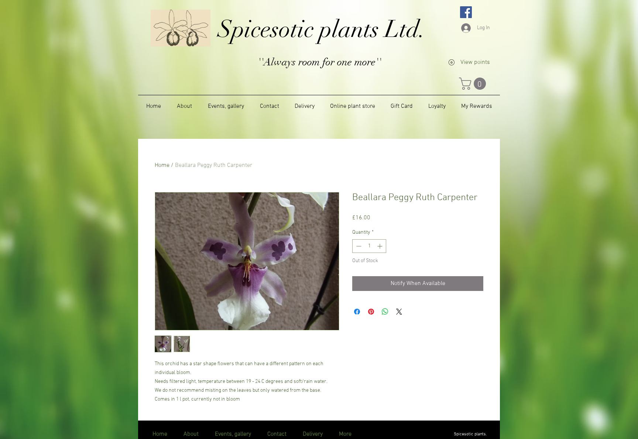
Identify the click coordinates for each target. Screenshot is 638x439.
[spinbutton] (369, 246)
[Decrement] (358, 246)
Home (162, 165)
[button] (474, 84)
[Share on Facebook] (357, 311)
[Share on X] (399, 311)
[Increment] (380, 246)
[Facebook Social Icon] (466, 12)
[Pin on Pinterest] (371, 311)
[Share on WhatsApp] (385, 311)
